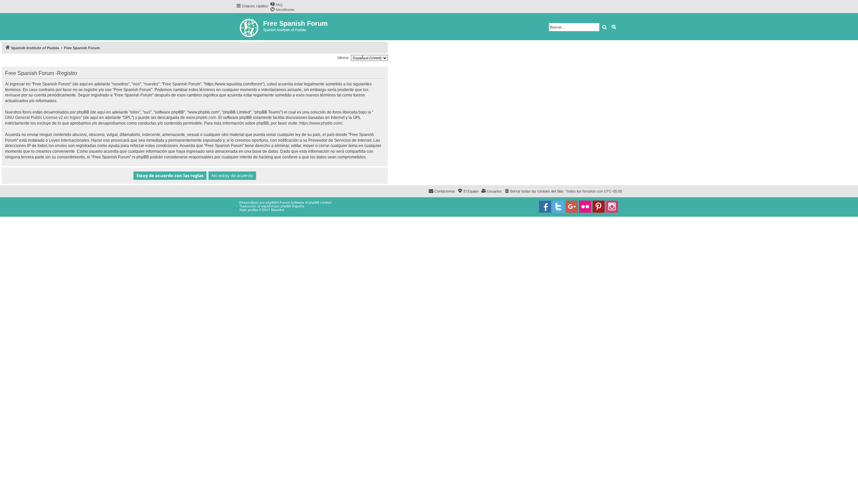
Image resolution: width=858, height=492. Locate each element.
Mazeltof (277, 210)
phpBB (271, 202)
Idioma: (343, 58)
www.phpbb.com (201, 117)
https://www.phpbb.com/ (320, 123)
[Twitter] (558, 207)
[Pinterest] (599, 207)
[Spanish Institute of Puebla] (249, 27)
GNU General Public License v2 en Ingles (43, 117)
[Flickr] (585, 207)
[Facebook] (545, 207)
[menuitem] (276, 4)
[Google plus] (572, 207)
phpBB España (292, 206)
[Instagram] (612, 207)
